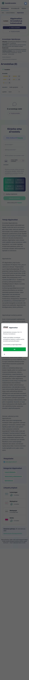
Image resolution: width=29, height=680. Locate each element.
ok (14, 349)
